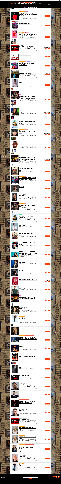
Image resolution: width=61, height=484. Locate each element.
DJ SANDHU (21, 271)
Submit (30, 478)
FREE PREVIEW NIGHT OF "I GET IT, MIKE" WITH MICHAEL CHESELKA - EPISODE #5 (27, 158)
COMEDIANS (25, 7)
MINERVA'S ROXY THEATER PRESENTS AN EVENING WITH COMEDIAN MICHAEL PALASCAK (28, 338)
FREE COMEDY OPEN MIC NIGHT (25, 24)
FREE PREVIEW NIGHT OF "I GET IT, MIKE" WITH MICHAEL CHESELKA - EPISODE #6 (27, 298)
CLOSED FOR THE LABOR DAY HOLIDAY (26, 46)
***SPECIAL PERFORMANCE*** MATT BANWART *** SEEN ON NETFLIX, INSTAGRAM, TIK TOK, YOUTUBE (28, 14)
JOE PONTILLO (22, 393)
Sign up (58, 0)
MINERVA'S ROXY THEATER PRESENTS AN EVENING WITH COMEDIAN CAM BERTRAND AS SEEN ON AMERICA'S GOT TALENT (28, 253)
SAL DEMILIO (21, 195)
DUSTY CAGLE (21, 346)
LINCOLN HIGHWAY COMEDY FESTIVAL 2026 (32, 7)
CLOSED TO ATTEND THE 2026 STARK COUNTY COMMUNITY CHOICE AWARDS (28, 72)
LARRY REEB (21, 329)
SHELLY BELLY (21, 465)
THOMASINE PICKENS (23, 111)
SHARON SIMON (22, 308)
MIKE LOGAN (21, 145)
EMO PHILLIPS (22, 318)
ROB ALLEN (21, 82)
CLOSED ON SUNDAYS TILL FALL (25, 55)
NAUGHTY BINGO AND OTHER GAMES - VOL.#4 (28, 34)
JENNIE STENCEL (22, 456)
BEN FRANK (21, 187)
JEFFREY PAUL (22, 384)
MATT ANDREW (22, 225)
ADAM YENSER (22, 410)
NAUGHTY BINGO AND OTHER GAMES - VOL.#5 (28, 280)
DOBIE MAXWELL (22, 262)
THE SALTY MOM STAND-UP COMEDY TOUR (27, 356)
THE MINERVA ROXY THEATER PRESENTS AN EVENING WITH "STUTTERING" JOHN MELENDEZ (27, 447)
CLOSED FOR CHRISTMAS (24, 419)
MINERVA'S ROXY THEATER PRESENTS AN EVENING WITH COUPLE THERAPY (27, 402)
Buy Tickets (47, 48)
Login (60, 0)
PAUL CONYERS (22, 288)
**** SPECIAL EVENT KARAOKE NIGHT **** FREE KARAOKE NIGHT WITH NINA (27, 178)
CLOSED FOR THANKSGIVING (24, 375)
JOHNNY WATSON (22, 367)
